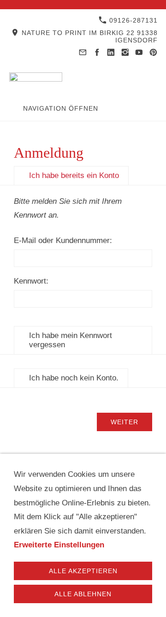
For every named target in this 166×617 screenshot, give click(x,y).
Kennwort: (31, 281)
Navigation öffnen (60, 108)
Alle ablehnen (83, 594)
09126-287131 (132, 20)
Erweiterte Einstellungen (59, 544)
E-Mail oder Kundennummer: (63, 240)
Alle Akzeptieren (83, 571)
